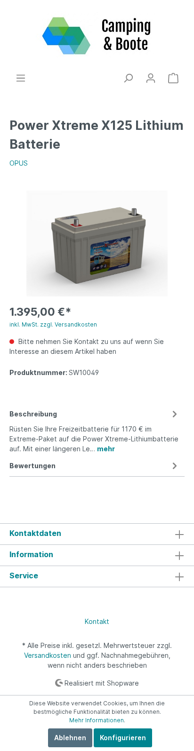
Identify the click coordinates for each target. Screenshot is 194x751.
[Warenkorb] (173, 78)
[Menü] (20, 78)
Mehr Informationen (96, 720)
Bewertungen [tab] (32, 466)
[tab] (94, 430)
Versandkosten (47, 655)
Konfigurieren (123, 738)
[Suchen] (128, 78)
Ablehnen (70, 738)
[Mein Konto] (150, 78)
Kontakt (97, 621)
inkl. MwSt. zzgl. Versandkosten (53, 324)
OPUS (18, 163)
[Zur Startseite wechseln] (97, 36)
